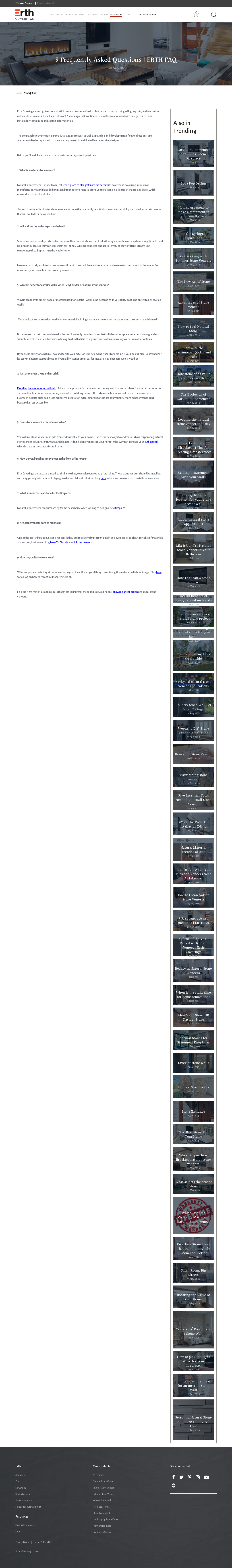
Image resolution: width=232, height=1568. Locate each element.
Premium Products (102, 1526)
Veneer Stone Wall (102, 1500)
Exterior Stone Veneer (103, 1494)
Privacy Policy (22, 1542)
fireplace (120, 508)
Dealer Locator (22, 1494)
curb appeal (151, 441)
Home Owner (24, 3)
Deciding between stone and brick (36, 388)
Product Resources (24, 1525)
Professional (45, 3)
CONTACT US (129, 14)
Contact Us (20, 1481)
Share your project (24, 1500)
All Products (99, 1475)
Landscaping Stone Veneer (106, 1519)
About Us (20, 1475)
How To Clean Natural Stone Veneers (71, 542)
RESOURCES (92, 14)
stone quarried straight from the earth (84, 185)
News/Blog (20, 1488)
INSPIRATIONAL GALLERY (75, 14)
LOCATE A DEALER (147, 14)
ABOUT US (104, 14)
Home (18, 93)
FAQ (17, 1531)
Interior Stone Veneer (103, 1488)
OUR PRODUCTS (57, 14)
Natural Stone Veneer (103, 1481)
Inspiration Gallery (102, 1532)
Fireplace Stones (101, 1507)
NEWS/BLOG (116, 14)
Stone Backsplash (102, 1513)
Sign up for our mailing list (28, 1507)
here (103, 478)
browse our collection (125, 591)
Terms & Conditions (44, 1542)
